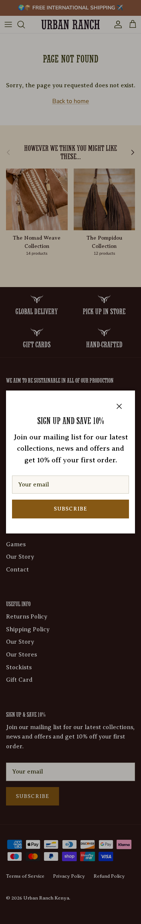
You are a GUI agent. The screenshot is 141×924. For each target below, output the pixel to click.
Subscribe (70, 509)
